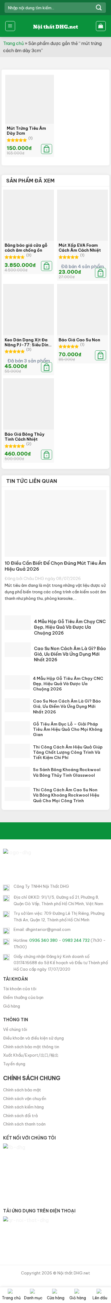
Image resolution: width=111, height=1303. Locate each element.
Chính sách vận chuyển (24, 1098)
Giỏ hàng (11, 1006)
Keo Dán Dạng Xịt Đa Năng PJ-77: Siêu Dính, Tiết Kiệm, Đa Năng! (28, 342)
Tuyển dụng (14, 1063)
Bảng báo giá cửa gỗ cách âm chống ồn (26, 248)
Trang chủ (13, 43)
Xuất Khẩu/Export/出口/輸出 (31, 1055)
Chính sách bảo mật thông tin (31, 1046)
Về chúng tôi (15, 1029)
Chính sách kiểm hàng (23, 1106)
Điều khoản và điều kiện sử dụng (33, 1038)
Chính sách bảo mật (22, 1089)
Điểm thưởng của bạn (23, 997)
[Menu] (10, 26)
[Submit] (99, 8)
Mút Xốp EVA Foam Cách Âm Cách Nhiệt (80, 248)
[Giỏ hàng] (101, 26)
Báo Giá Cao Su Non (79, 339)
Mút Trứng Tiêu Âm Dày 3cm (26, 131)
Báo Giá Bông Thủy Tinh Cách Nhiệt (24, 437)
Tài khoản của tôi (19, 988)
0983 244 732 (76, 940)
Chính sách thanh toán (24, 1123)
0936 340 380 (43, 940)
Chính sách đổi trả (20, 1115)
